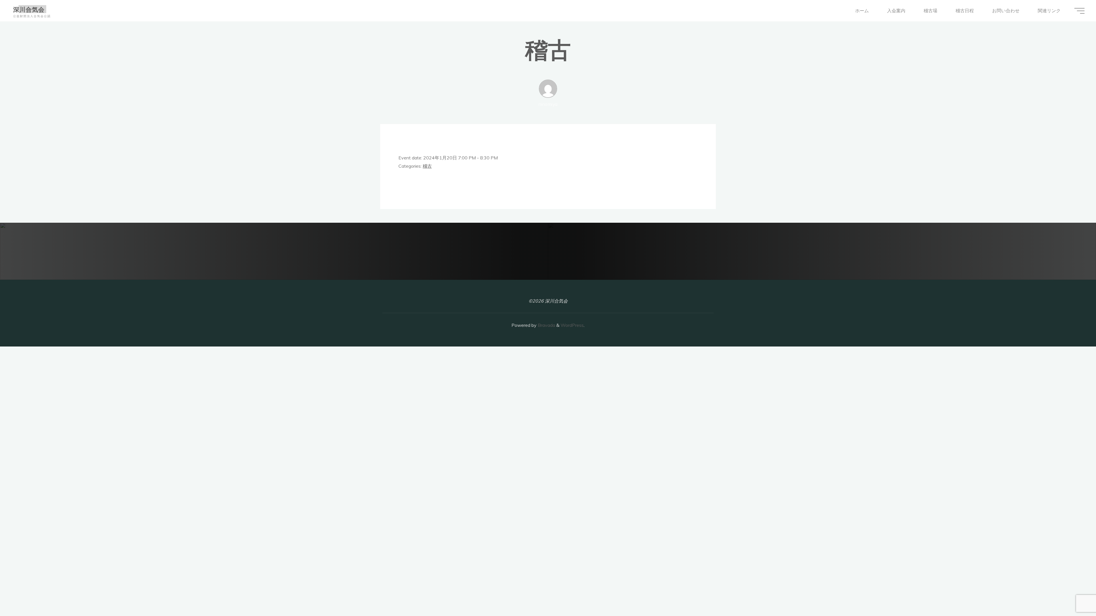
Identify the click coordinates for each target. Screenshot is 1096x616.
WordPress (572, 325)
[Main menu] (1079, 11)
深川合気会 (29, 9)
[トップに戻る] (1073, 593)
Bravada (546, 325)
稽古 (427, 166)
